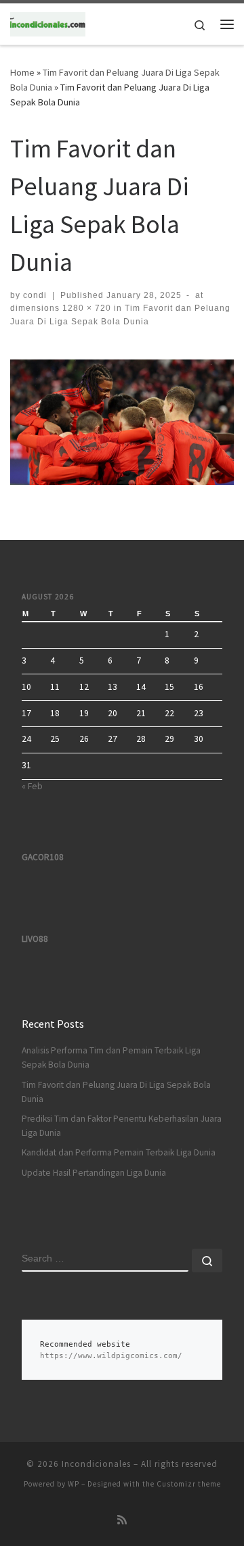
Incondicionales (96, 1464)
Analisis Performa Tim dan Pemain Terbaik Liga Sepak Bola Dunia (111, 1057)
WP (73, 1484)
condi (35, 295)
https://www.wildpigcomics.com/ (111, 1355)
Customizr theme (189, 1484)
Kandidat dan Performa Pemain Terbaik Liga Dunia (119, 1152)
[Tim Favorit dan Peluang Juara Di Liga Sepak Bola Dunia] (122, 422)
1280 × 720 (85, 308)
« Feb (32, 786)
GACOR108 (43, 857)
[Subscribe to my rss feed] (122, 1520)
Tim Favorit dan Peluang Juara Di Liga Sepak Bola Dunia (116, 1092)
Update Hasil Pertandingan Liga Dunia (94, 1172)
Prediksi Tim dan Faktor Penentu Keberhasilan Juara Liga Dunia (122, 1126)
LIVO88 (35, 939)
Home (22, 72)
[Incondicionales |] (47, 22)
